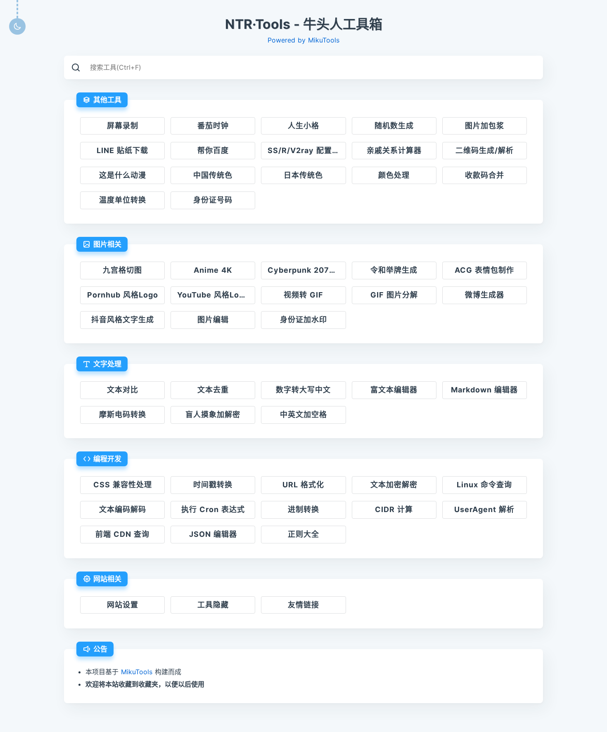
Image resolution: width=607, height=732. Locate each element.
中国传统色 (212, 175)
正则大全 (303, 534)
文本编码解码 (122, 509)
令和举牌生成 (393, 270)
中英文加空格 (303, 414)
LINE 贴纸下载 (122, 150)
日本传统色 (303, 175)
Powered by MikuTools (303, 40)
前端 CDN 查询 (122, 534)
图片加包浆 (484, 125)
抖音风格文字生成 (122, 319)
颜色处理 (394, 175)
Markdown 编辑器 (484, 389)
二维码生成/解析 (484, 150)
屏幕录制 (122, 125)
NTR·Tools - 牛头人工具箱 (303, 24)
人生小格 (303, 125)
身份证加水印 (303, 319)
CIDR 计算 (394, 509)
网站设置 (122, 604)
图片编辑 (213, 319)
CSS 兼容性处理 (122, 484)
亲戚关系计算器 (394, 150)
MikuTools (136, 672)
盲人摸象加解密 (212, 414)
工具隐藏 (213, 604)
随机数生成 (394, 125)
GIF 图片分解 (394, 294)
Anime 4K (213, 270)
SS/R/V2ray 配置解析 (307, 150)
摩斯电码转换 (122, 414)
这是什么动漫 (122, 175)
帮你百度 (213, 150)
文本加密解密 (393, 484)
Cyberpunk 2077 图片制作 (307, 270)
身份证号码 (212, 200)
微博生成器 (484, 294)
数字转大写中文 (303, 389)
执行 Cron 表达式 (213, 509)
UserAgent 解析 (484, 509)
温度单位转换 (122, 200)
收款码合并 (484, 175)
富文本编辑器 (393, 389)
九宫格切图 (122, 270)
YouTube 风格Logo (213, 294)
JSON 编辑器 (213, 534)
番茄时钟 (213, 125)
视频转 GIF (303, 294)
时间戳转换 (212, 484)
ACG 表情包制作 (484, 270)
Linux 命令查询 (484, 484)
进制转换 (303, 509)
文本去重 (213, 389)
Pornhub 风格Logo (122, 294)
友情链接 (303, 604)
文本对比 (122, 389)
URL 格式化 (303, 484)
